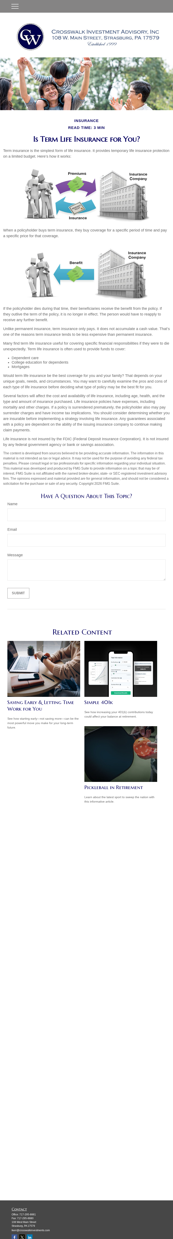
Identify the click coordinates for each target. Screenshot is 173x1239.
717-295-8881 (27, 1214)
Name (12, 504)
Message (15, 555)
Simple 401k (98, 702)
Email (12, 529)
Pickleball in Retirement (113, 787)
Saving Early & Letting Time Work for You (40, 705)
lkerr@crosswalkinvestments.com (31, 1230)
